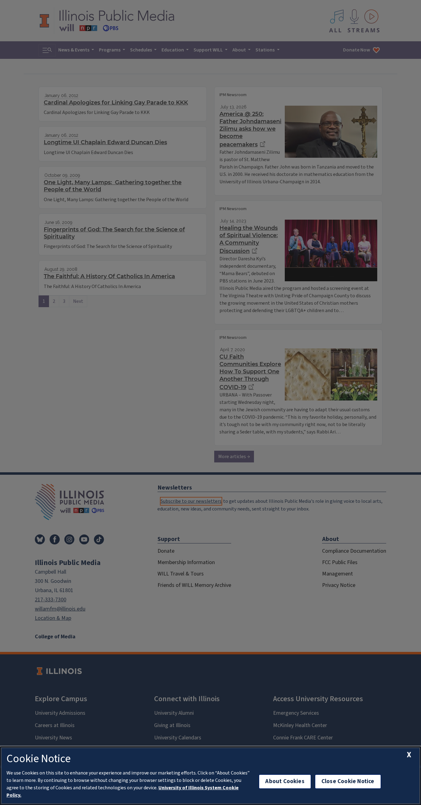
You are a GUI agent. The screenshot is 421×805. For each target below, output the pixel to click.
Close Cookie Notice (347, 781)
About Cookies (284, 781)
